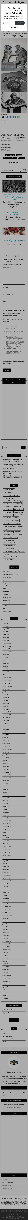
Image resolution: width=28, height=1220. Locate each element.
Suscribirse (20, 23)
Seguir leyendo (14, 27)
